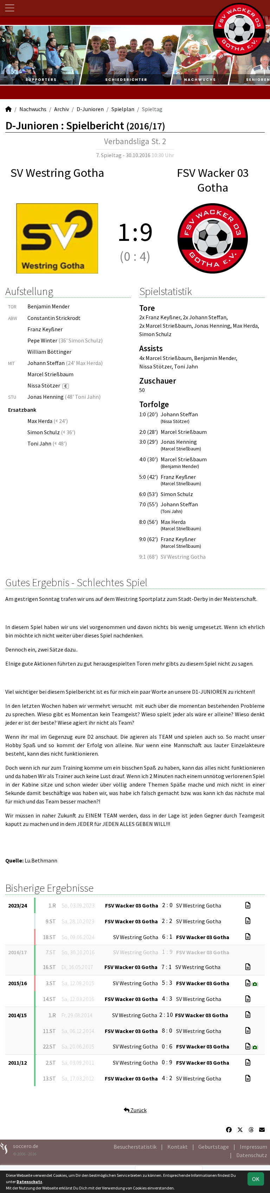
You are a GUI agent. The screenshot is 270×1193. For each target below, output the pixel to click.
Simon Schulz (43, 432)
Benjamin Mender (48, 306)
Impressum (253, 1146)
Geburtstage (213, 1146)
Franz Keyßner (45, 329)
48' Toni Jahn (83, 396)
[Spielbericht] (247, 905)
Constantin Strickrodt (54, 317)
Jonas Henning (45, 396)
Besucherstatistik (135, 1146)
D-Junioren (90, 109)
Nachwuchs (32, 109)
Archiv (61, 109)
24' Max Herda (84, 362)
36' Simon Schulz (80, 340)
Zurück (138, 1110)
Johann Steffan (46, 362)
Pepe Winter (42, 340)
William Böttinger (49, 351)
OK (255, 1178)
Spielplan (122, 109)
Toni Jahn (39, 443)
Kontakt (177, 1146)
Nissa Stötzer (47, 385)
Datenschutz (251, 1155)
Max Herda (39, 420)
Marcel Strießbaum (50, 374)
